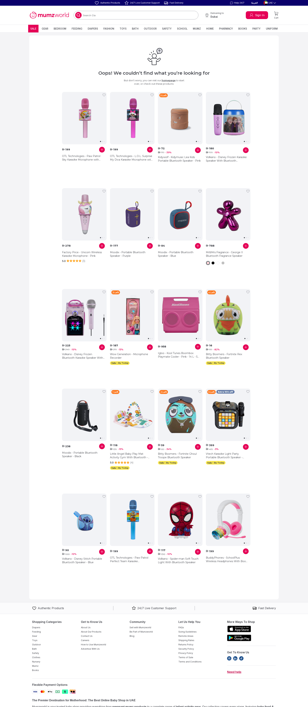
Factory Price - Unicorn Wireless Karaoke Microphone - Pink (82, 254)
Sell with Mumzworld (140, 627)
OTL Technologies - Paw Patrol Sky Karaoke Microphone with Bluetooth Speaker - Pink (81, 157)
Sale (33, 28)
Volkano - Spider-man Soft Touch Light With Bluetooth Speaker (178, 560)
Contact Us (87, 636)
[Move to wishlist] (104, 95)
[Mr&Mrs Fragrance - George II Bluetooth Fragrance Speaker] (228, 214)
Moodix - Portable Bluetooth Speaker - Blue (175, 254)
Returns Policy (185, 644)
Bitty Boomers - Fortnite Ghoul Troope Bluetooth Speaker (177, 455)
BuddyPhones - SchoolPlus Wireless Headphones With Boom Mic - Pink (227, 559)
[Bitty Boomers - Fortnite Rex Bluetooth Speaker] (228, 315)
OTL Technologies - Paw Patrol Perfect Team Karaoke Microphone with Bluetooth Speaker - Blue (129, 559)
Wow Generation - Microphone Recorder (129, 356)
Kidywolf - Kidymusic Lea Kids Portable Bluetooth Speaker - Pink (179, 159)
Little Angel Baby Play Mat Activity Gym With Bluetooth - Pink (129, 455)
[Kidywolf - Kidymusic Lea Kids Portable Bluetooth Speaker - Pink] (180, 118)
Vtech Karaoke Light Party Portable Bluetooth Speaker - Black (224, 455)
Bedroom (60, 28)
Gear (45, 28)
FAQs (181, 627)
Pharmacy (226, 28)
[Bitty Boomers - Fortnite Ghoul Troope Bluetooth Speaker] (180, 414)
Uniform (272, 28)
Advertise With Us (90, 648)
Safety (167, 28)
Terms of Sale (185, 657)
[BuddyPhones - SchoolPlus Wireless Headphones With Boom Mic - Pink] (228, 519)
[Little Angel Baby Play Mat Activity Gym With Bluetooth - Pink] (132, 414)
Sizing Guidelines (187, 631)
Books (242, 28)
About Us (86, 627)
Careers (85, 640)
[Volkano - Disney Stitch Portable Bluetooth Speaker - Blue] (84, 519)
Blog (132, 636)
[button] (236, 3)
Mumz (197, 28)
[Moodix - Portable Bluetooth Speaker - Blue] (180, 214)
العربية (254, 3)
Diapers (93, 28)
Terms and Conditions (190, 661)
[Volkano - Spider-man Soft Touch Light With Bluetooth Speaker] (180, 519)
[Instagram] (229, 658)
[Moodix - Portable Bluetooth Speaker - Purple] (132, 214)
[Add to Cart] (102, 150)
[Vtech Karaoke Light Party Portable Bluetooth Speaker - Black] (228, 414)
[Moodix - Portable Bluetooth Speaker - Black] (84, 414)
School (182, 28)
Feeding (77, 28)
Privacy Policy (185, 653)
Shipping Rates (186, 640)
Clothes (36, 657)
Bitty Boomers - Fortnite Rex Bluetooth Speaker (224, 356)
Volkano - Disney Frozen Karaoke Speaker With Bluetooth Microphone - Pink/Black (226, 159)
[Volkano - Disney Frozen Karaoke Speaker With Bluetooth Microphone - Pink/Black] (228, 118)
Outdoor (150, 28)
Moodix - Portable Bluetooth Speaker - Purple (127, 254)
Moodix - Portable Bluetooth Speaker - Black (79, 454)
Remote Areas (185, 636)
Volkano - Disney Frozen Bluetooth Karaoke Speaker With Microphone (82, 356)
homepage (169, 80)
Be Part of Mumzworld (141, 631)
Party (256, 28)
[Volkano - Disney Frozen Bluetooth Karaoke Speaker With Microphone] (84, 315)
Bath (135, 28)
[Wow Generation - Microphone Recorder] (132, 315)
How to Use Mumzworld (93, 644)
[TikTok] (241, 658)
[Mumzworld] (49, 15)
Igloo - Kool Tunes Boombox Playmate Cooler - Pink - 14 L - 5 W (177, 355)
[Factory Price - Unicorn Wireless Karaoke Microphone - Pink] (84, 214)
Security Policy (186, 648)
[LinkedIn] (235, 658)
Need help (234, 672)
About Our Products (91, 631)
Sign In (260, 15)
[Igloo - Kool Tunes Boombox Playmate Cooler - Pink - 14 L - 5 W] (180, 315)
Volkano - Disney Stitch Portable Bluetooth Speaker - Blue (82, 560)
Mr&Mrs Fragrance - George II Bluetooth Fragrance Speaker (224, 254)
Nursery (36, 661)
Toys (123, 28)
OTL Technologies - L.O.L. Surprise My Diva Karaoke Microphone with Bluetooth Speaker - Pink (131, 157)
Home (210, 28)
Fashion (108, 28)
